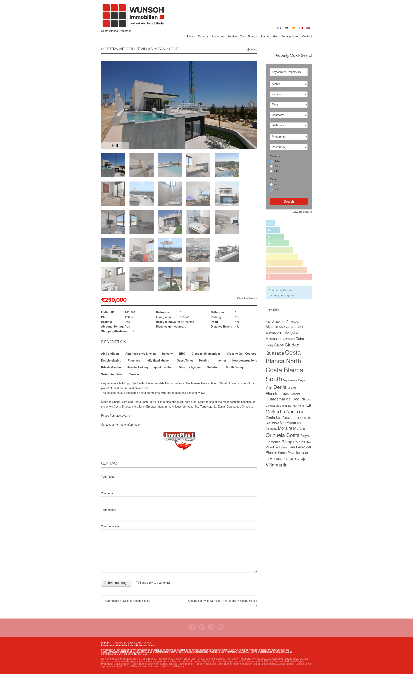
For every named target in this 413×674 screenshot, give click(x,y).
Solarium (213, 367)
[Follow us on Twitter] (202, 629)
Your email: (108, 493)
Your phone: (108, 509)
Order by (275, 156)
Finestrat (273, 393)
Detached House (247, 298)
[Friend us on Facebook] (192, 629)
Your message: (110, 526)
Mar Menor (288, 422)
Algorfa (294, 322)
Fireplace (134, 360)
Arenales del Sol (294, 327)
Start (113, 145)
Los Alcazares (286, 417)
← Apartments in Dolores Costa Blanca (125, 601)
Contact (307, 31)
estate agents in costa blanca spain (142, 661)
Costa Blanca (248, 31)
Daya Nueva (290, 380)
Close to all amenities (206, 353)
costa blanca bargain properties (177, 658)
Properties (218, 31)
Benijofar (291, 332)
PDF (253, 49)
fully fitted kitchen (158, 360)
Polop (287, 441)
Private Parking (137, 367)
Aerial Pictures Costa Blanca (176, 663)
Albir (268, 322)
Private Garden (111, 367)
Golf (275, 31)
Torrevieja (297, 458)
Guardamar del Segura (285, 399)
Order (273, 179)
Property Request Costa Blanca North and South (224, 663)
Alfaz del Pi (281, 321)
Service (232, 31)
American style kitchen (140, 353)
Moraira (285, 428)
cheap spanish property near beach (218, 658)
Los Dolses (272, 423)
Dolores (291, 387)
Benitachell (288, 339)
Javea (270, 405)
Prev (106, 104)
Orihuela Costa (283, 435)
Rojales (299, 441)
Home (190, 31)
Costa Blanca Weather (145, 663)
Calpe (279, 345)
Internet (221, 360)
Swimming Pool (112, 374)
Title (276, 171)
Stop (117, 145)
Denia (280, 386)
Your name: (108, 476)
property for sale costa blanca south (262, 658)
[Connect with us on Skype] (220, 629)
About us (203, 31)
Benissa (273, 338)
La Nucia (289, 411)
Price (277, 166)
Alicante (272, 326)
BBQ (182, 353)
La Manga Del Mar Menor (290, 405)
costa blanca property (227, 661)
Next (251, 104)
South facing (234, 367)
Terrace (134, 374)
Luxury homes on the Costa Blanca (162, 666)
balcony (167, 353)
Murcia (299, 428)
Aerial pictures (290, 31)
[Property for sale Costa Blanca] (133, 27)
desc (277, 189)
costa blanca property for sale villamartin (189, 661)
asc (276, 184)
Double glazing (111, 360)
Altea (282, 327)
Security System (190, 367)
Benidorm (275, 332)
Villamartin (277, 464)
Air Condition (110, 353)
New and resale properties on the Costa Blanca (129, 658)
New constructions (244, 360)
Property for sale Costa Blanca (132, 643)
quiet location (163, 367)
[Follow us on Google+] (211, 629)
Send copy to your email (155, 582)
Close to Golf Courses (241, 353)
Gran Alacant (291, 393)
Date (277, 161)
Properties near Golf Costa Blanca (262, 661)
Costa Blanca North (283, 356)
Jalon (308, 399)
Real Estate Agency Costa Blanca (274, 663)
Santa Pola (286, 452)
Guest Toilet (185, 360)
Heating (204, 360)
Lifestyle (265, 31)
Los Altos (304, 417)
